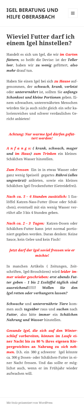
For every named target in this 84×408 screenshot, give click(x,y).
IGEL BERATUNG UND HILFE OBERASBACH (32, 13)
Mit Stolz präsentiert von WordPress (29, 403)
